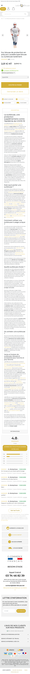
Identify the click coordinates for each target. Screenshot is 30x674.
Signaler (24, 473)
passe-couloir (9, 249)
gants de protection (11, 214)
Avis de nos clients (17, 670)
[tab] (15, 110)
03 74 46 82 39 (15, 575)
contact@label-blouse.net (15, 585)
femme (22, 404)
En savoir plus (4, 520)
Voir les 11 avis (15, 510)
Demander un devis (15, 92)
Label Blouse (7, 347)
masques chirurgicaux (16, 387)
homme (14, 404)
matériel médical (10, 407)
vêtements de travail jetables (13, 202)
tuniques (19, 381)
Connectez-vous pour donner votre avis (15, 448)
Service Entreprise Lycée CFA (10, 641)
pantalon (6, 203)
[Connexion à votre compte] (9, 8)
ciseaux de (7, 409)
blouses (12, 382)
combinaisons (19, 382)
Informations (15, 431)
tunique (14, 203)
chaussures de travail (9, 402)
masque (6, 236)
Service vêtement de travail (10, 638)
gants (10, 236)
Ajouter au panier (15, 85)
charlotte (22, 235)
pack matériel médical (14, 410)
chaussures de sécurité (18, 215)
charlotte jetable (20, 212)
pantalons (6, 382)
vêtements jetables (20, 254)
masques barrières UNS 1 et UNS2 (12, 388)
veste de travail (20, 248)
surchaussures (9, 217)
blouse (18, 235)
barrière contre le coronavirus (16, 192)
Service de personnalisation (10, 634)
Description (15, 110)
